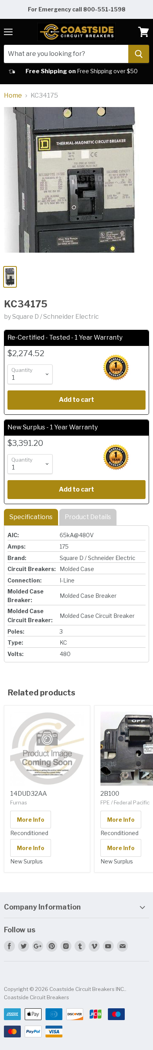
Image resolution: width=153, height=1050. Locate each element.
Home (13, 95)
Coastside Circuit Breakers (36, 997)
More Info (30, 819)
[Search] (138, 54)
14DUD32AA (28, 793)
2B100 (109, 793)
